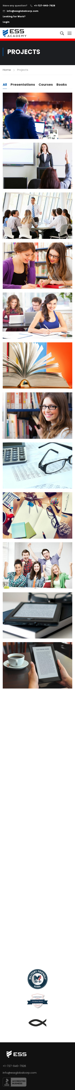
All (5, 84)
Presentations (23, 84)
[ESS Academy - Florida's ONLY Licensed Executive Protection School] (14, 33)
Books (61, 84)
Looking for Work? (14, 16)
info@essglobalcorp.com (22, 11)
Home (7, 70)
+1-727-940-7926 (44, 5)
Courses (46, 84)
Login (6, 21)
